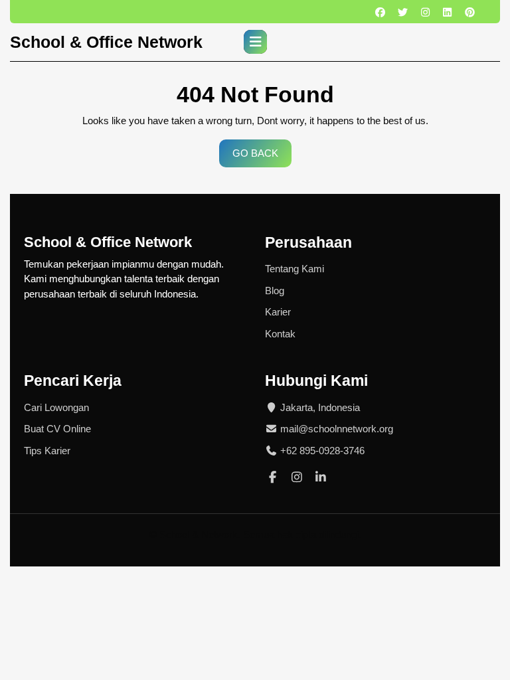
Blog (274, 290)
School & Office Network (106, 42)
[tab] (255, 42)
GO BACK (262, 157)
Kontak (280, 333)
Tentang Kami (294, 268)
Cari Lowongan (56, 407)
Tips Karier (47, 450)
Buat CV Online (57, 428)
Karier (278, 311)
